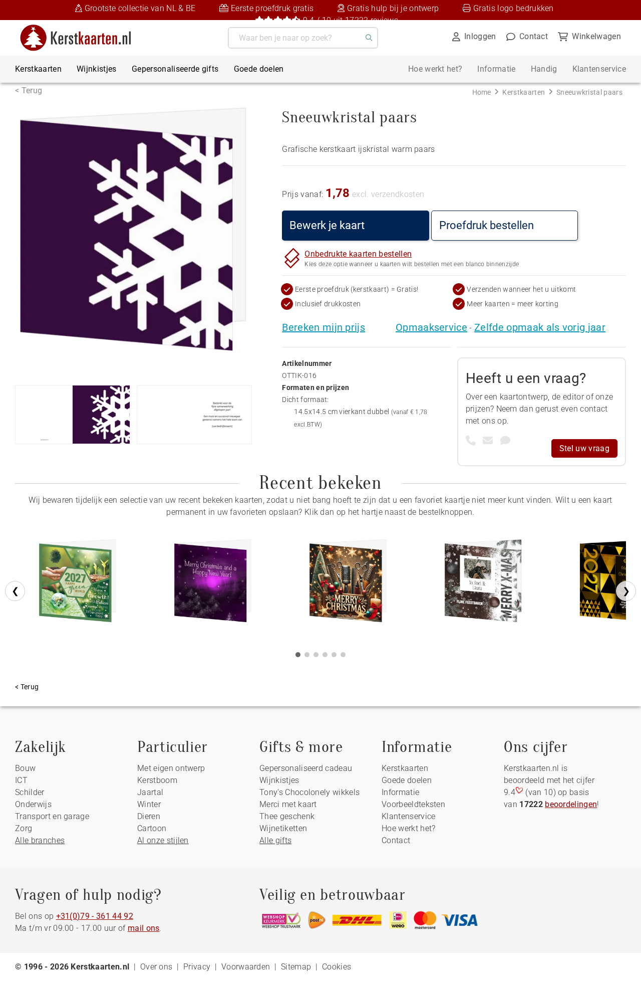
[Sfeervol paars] (212, 584)
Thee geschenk (286, 816)
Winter (149, 804)
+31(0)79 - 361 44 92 (94, 916)
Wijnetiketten (283, 828)
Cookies (336, 966)
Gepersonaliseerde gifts (175, 69)
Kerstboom (157, 780)
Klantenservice (599, 69)
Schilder (30, 792)
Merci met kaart (288, 804)
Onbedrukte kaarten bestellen (358, 254)
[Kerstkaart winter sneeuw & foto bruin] (483, 584)
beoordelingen (571, 804)
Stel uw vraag (584, 448)
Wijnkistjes (97, 69)
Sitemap (296, 966)
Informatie (496, 69)
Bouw (25, 768)
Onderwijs (33, 804)
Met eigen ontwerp (171, 768)
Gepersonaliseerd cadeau (305, 768)
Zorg (23, 828)
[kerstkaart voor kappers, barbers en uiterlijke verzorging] (348, 584)
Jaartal (150, 792)
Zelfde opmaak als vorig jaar (539, 327)
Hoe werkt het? (435, 69)
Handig (544, 69)
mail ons (144, 928)
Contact (396, 840)
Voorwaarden (245, 966)
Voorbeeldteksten (413, 804)
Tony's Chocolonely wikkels (309, 792)
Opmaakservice (431, 327)
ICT (21, 780)
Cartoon (151, 828)
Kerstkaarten (38, 69)
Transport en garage (52, 816)
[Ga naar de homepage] (82, 28)
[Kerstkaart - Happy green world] (77, 584)
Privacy (196, 966)
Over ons (156, 966)
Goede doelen (259, 69)
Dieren (148, 816)
